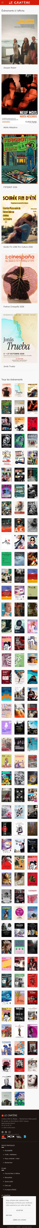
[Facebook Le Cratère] (6, 1132)
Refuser (9, 1215)
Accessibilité (8, 1150)
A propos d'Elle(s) (10, 1190)
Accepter (19, 1210)
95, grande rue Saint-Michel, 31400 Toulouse (15, 1121)
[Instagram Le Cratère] (9, 1132)
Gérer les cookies (19, 1220)
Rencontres (8, 1177)
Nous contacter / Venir (12, 1159)
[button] (3, 3)
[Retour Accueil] (19, 3)
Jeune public (9, 1181)
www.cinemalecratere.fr (8, 1123)
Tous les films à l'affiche (12, 1173)
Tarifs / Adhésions (10, 1154)
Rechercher (8, 1163)
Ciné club (8, 1185)
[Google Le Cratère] (3, 1132)
